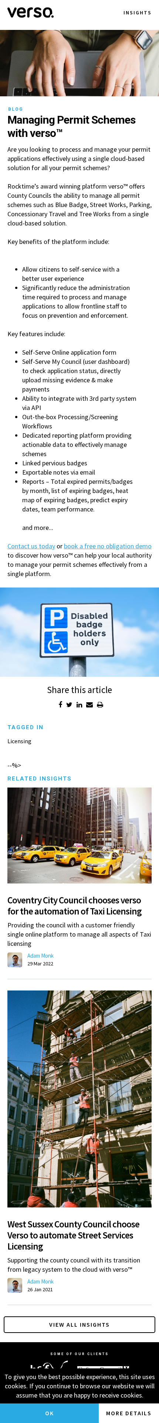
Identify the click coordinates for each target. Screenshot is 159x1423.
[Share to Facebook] (60, 705)
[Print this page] (100, 705)
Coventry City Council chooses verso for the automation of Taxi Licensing (74, 905)
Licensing (19, 741)
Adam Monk (40, 955)
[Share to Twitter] (69, 705)
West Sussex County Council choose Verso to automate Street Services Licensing (73, 1235)
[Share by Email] (89, 705)
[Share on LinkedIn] (79, 705)
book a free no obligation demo (108, 546)
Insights (138, 12)
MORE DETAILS (129, 1413)
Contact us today (31, 546)
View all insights (79, 1324)
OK (49, 1413)
